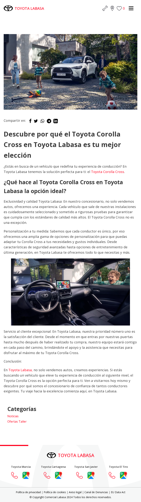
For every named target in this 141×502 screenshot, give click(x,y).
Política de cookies (55, 492)
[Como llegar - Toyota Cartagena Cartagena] (58, 475)
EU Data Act (118, 492)
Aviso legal (75, 492)
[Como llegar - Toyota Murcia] (26, 475)
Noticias (13, 416)
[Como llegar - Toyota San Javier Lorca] (91, 475)
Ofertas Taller (17, 421)
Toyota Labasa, (20, 370)
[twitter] (36, 122)
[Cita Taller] (105, 8)
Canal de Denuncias (96, 492)
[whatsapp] (42, 122)
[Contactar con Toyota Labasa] (16, 475)
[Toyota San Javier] (81, 475)
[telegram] (49, 122)
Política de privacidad (28, 492)
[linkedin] (55, 122)
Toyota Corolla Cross (107, 171)
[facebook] (30, 122)
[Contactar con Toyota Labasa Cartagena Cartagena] (49, 475)
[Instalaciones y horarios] (112, 8)
